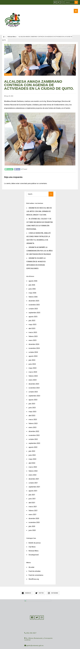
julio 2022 (32, 451)
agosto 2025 (33, 317)
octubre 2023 (33, 392)
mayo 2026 (32, 293)
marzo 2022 (33, 467)
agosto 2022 (33, 447)
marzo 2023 (33, 419)
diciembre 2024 (34, 344)
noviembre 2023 (34, 388)
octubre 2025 (33, 309)
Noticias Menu (12, 36)
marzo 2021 (33, 507)
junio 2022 (32, 455)
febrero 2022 (33, 471)
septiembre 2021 (34, 487)
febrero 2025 (33, 336)
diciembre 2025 (34, 301)
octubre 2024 (33, 352)
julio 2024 (32, 360)
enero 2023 (32, 427)
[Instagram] (61, 2)
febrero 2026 (33, 297)
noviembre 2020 (34, 522)
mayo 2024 (32, 368)
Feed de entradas (35, 571)
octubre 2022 (33, 439)
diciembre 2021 (34, 479)
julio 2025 (32, 320)
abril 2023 (32, 415)
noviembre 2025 (34, 305)
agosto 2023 (33, 400)
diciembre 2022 (34, 431)
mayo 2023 (32, 412)
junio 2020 (32, 530)
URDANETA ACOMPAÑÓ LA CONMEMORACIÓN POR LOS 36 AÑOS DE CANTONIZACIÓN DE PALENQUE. (39, 250)
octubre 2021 (33, 483)
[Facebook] (55, 2)
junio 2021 (32, 499)
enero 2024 (32, 380)
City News (32, 547)
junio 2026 (32, 289)
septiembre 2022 (34, 443)
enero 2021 (32, 514)
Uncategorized (34, 555)
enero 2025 (32, 340)
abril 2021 (32, 503)
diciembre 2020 (34, 518)
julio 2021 (32, 495)
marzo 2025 (33, 332)
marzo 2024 (33, 372)
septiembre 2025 (34, 313)
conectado (23, 183)
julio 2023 (32, 404)
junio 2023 (32, 408)
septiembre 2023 (34, 396)
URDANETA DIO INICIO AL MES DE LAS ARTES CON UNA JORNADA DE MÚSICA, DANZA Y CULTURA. (39, 211)
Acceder (31, 567)
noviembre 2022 (34, 435)
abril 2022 (32, 463)
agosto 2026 (33, 281)
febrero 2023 (33, 423)
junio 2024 (32, 364)
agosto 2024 (33, 356)
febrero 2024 (33, 376)
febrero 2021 (33, 510)
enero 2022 (32, 475)
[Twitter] (58, 2)
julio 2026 (32, 285)
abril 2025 (32, 328)
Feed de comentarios (36, 575)
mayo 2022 (32, 459)
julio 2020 (32, 526)
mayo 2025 (32, 324)
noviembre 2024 (34, 348)
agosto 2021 (33, 491)
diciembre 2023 (34, 384)
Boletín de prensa (35, 543)
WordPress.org (34, 579)
